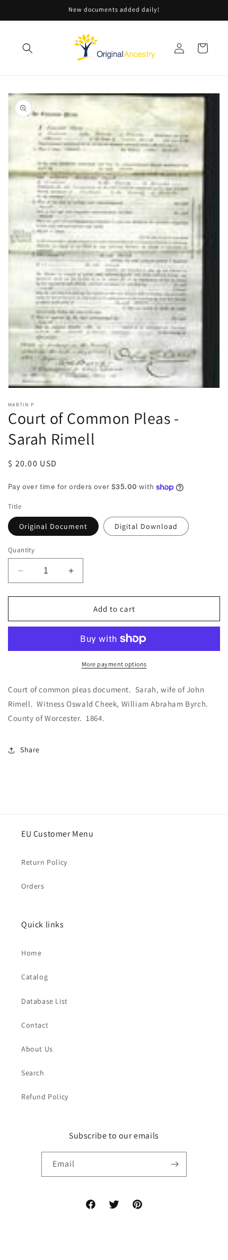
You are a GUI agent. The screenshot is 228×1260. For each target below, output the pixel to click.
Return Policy (44, 862)
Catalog (34, 976)
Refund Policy (44, 1096)
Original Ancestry (91, 1255)
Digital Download (146, 526)
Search (33, 1072)
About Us (37, 1049)
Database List (44, 1001)
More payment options (114, 664)
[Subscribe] (174, 1164)
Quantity (21, 549)
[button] (27, 48)
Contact (34, 1025)
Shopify (171, 1255)
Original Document (53, 526)
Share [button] (30, 749)
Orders (33, 886)
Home (31, 953)
